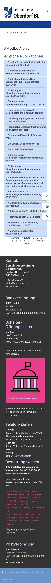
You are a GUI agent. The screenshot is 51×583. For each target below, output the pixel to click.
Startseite (9, 32)
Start (4, 572)
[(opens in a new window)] (25, 378)
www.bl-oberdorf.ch (15, 286)
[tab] (25, 64)
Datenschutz (28, 572)
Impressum (15, 572)
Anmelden (7, 579)
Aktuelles (21, 32)
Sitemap (40, 572)
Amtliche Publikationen (23, 56)
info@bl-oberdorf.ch (17, 283)
